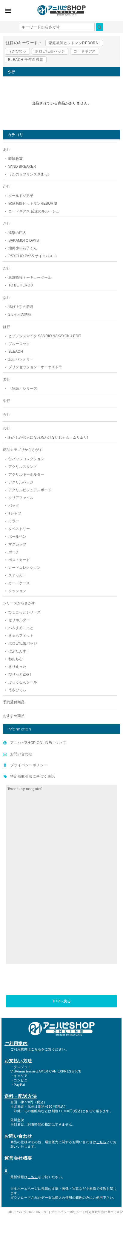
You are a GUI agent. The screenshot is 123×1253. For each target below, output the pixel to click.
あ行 (6, 149)
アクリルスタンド (22, 467)
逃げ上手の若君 (20, 307)
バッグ (13, 505)
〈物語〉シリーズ (22, 388)
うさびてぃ (17, 51)
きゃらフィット (20, 636)
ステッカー (17, 575)
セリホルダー (19, 620)
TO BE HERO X (20, 285)
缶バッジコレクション (26, 459)
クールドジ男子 (20, 196)
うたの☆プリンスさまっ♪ (29, 174)
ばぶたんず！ (19, 651)
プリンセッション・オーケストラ (35, 367)
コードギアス (84, 51)
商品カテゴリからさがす (22, 450)
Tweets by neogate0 (25, 789)
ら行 (6, 414)
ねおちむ (15, 659)
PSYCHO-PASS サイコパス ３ (32, 256)
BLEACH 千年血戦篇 (25, 60)
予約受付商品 (13, 702)
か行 (6, 186)
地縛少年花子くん (22, 248)
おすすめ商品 (13, 716)
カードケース (19, 583)
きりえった (17, 667)
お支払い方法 (18, 1060)
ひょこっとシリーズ (24, 612)
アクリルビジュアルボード (29, 490)
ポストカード (19, 560)
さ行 (6, 223)
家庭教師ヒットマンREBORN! (74, 43)
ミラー (13, 521)
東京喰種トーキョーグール (29, 277)
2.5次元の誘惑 (19, 314)
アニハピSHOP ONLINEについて (38, 743)
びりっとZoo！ (20, 674)
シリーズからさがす (19, 603)
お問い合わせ (21, 754)
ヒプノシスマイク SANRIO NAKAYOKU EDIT (44, 336)
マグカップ (17, 544)
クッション (17, 591)
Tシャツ (14, 513)
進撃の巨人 (17, 233)
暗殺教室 (15, 159)
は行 (6, 327)
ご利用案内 (15, 1043)
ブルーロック (19, 344)
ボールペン (17, 536)
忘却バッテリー (20, 359)
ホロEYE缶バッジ (50, 51)
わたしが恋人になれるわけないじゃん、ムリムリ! (48, 437)
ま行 (6, 379)
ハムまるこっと (20, 628)
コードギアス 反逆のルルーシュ (33, 211)
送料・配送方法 (20, 1096)
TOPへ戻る (61, 1001)
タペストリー (19, 529)
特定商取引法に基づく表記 (32, 776)
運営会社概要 (18, 1157)
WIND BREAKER (22, 166)
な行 (6, 297)
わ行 (6, 428)
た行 (6, 268)
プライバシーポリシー (28, 765)
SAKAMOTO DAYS (23, 240)
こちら (36, 1049)
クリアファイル (20, 498)
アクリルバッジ (20, 482)
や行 (6, 401)
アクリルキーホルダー (26, 474)
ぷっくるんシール (22, 682)
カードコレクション (24, 567)
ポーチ (13, 552)
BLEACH (15, 351)
